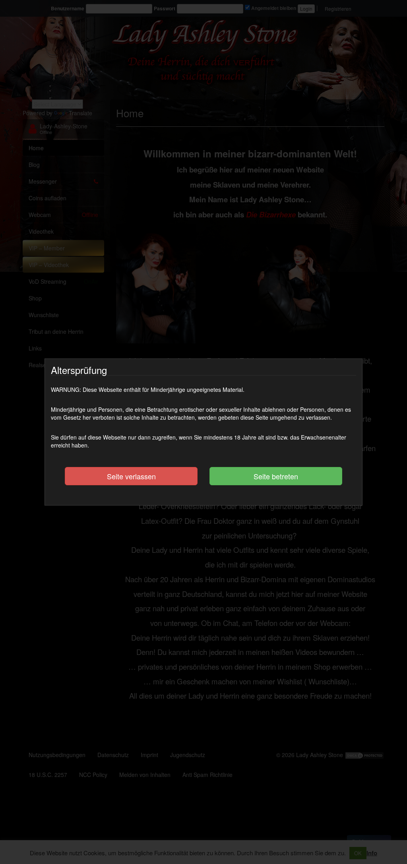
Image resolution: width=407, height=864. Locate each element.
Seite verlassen (131, 476)
